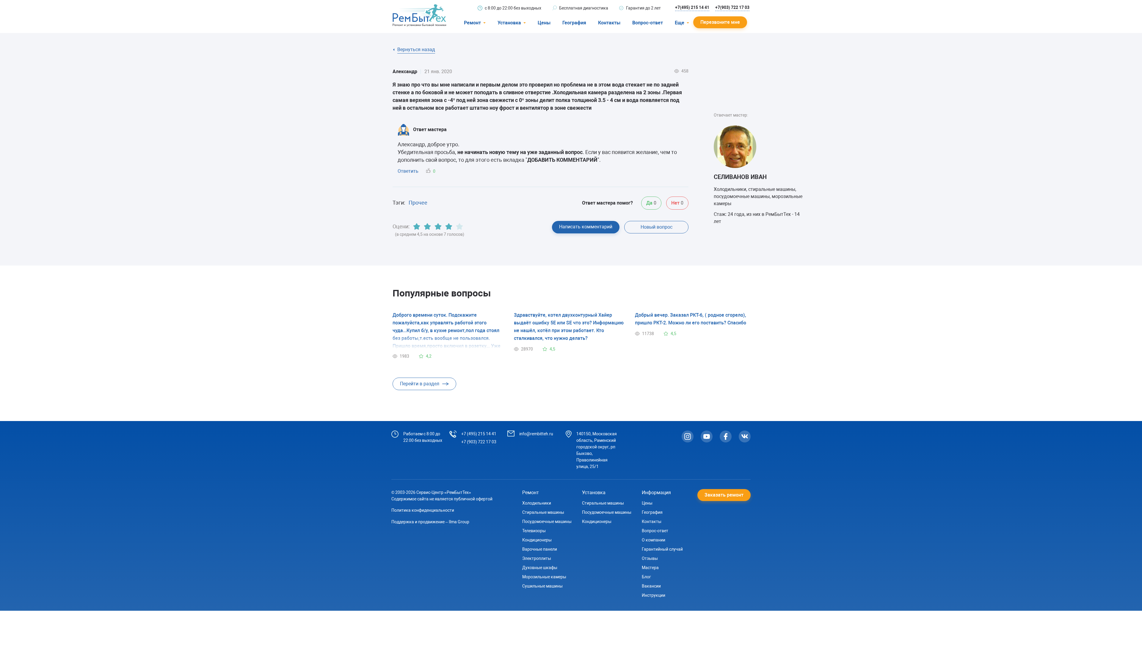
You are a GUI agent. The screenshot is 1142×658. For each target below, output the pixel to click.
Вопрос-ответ (647, 23)
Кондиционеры (537, 540)
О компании (653, 540)
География (574, 23)
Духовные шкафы (539, 567)
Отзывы (650, 558)
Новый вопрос (656, 227)
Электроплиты (536, 558)
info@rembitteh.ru (536, 433)
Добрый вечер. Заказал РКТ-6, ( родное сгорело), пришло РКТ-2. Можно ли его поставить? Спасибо (690, 319)
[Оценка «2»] (427, 226)
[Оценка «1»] (416, 226)
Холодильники (536, 503)
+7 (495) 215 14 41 (478, 433)
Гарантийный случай (662, 549)
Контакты (609, 23)
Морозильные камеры (544, 576)
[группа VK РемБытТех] (745, 436)
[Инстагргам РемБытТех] (688, 436)
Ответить (408, 171)
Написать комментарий (585, 227)
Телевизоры (534, 530)
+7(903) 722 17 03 (732, 7)
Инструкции (653, 595)
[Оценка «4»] (448, 226)
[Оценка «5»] (459, 226)
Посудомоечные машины (547, 521)
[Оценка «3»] (438, 226)
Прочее (418, 203)
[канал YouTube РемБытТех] (707, 436)
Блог (646, 576)
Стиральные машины (543, 512)
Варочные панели (539, 549)
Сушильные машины (542, 586)
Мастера (650, 567)
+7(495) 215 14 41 (692, 7)
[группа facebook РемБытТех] (726, 436)
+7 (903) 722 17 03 (478, 441)
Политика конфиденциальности (422, 510)
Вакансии (651, 586)
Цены (544, 23)
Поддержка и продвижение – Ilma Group (430, 521)
